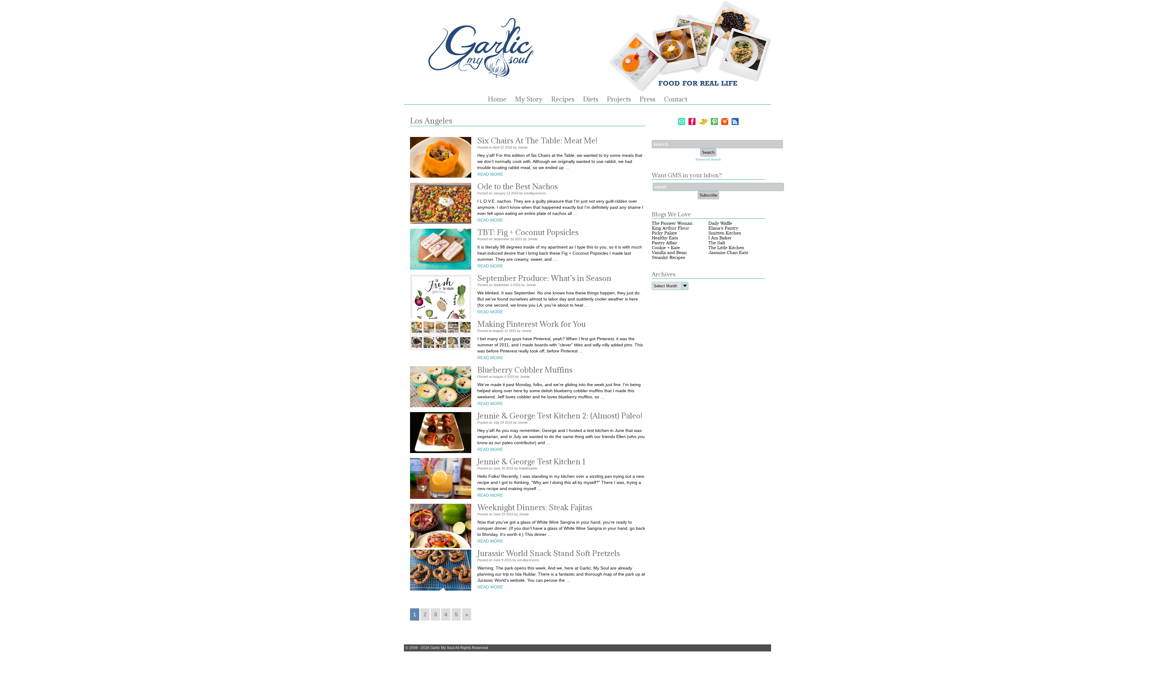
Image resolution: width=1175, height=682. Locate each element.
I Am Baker (720, 238)
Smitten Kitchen (724, 233)
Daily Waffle (720, 223)
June (497, 468)
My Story (529, 99)
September (501, 239)
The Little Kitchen (726, 247)
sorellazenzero (535, 193)
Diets (590, 99)
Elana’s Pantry (723, 228)
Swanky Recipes (668, 257)
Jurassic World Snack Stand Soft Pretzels (548, 553)
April (496, 147)
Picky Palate (664, 233)
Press (647, 99)
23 (503, 514)
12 (506, 331)
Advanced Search (708, 159)
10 (512, 239)
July (496, 422)
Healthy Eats (665, 238)
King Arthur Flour (670, 228)
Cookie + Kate (666, 247)
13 (508, 193)
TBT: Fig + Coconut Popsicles (528, 232)
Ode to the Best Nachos (517, 186)
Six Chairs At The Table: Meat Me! (537, 140)
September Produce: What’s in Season (544, 278)
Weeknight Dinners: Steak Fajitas (534, 507)
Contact (675, 99)
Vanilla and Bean (669, 252)
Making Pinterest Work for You (531, 324)
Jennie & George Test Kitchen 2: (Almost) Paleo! (559, 416)
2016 (508, 147)
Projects (619, 99)
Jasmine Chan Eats (728, 252)
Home (497, 99)
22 (502, 147)
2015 (518, 239)
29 (502, 422)
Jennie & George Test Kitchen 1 (531, 461)
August (498, 331)
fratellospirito (528, 468)
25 (503, 468)
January (499, 193)
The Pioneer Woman (672, 223)
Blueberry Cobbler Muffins (525, 370)
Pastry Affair (664, 242)
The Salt (716, 242)
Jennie (523, 147)
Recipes (562, 99)
